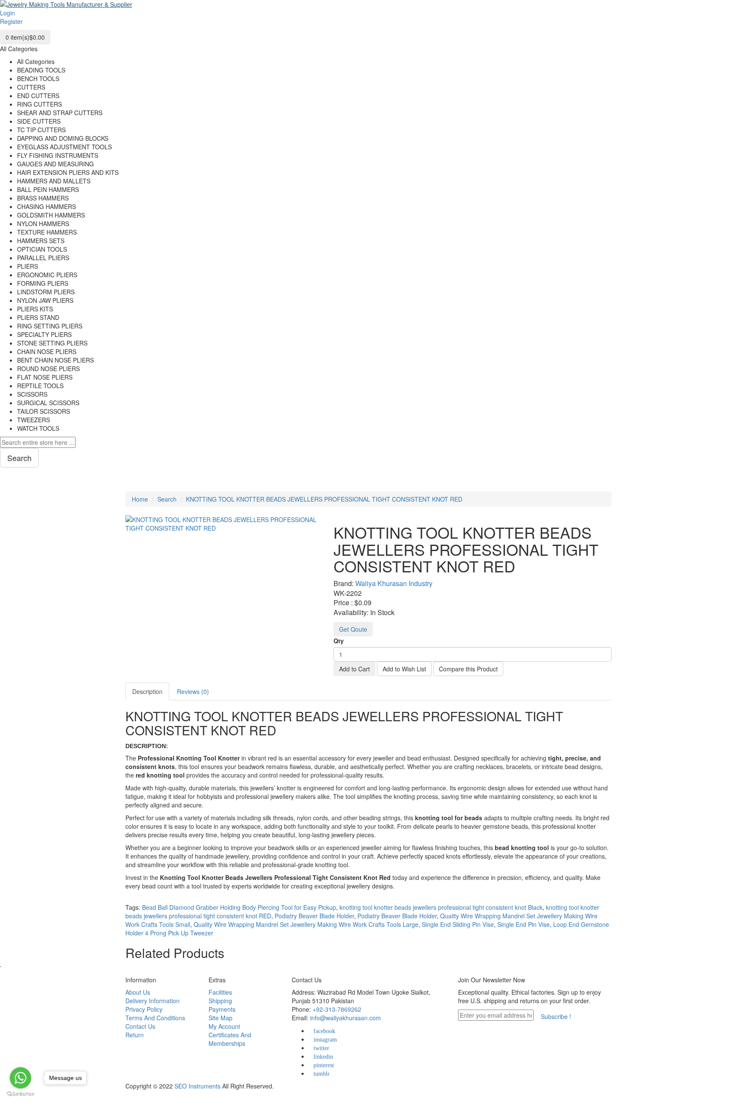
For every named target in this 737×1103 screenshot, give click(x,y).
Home (140, 499)
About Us (137, 992)
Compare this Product (468, 669)
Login (7, 13)
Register (11, 21)
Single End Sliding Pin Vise (458, 924)
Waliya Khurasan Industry (393, 583)
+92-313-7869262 (337, 1009)
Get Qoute (353, 629)
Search (167, 499)
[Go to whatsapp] (20, 1077)
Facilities (220, 992)
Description (147, 691)
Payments (222, 1009)
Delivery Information (152, 1000)
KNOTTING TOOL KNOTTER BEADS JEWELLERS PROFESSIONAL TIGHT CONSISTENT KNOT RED (324, 499)
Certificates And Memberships (230, 1039)
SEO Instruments (197, 1086)
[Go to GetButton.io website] (20, 1094)
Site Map (220, 1017)
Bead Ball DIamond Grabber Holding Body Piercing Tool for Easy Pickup (239, 907)
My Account (224, 1026)
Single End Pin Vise (523, 924)
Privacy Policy (143, 1009)
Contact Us (140, 1026)
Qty (339, 640)
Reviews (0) (193, 691)
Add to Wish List (404, 669)
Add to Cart (354, 669)
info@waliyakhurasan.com (345, 1017)
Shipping (220, 1000)
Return (134, 1034)
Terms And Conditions (155, 1017)
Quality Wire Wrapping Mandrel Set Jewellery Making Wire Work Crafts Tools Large (306, 924)
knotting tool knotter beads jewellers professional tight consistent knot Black (441, 907)
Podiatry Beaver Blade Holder (314, 915)
